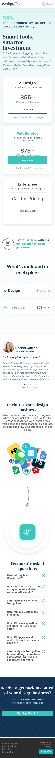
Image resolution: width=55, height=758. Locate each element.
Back (49, 4)
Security (48, 747)
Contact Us (7, 751)
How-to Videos (9, 746)
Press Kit (6, 749)
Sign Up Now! (25, 713)
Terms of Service (45, 742)
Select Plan (27, 109)
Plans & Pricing (9, 743)
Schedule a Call (27, 211)
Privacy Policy (46, 744)
